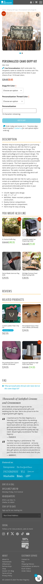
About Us (5, 559)
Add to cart (22, 120)
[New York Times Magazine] (24, 467)
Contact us (18, 128)
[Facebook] (8, 534)
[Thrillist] (30, 471)
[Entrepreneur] (9, 467)
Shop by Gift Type (12, 10)
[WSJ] (23, 471)
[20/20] (27, 476)
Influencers (6, 564)
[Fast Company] (10, 471)
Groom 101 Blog (8, 571)
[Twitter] (12, 534)
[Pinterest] (17, 534)
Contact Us (25, 559)
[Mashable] (8, 476)
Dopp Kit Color (9, 86)
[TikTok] (22, 534)
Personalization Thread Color (15, 96)
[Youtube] (27, 534)
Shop (4, 569)
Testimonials (6, 562)
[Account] (31, 2)
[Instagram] (3, 534)
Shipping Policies (28, 564)
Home (4, 10)
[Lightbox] (37, 15)
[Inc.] (20, 476)
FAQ (23, 562)
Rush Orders (26, 569)
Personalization (9, 106)
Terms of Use (7, 573)
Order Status (26, 571)
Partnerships (7, 566)
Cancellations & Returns (30, 566)
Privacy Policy (7, 576)
